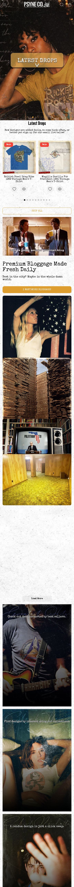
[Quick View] (23, 189)
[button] (69, 4)
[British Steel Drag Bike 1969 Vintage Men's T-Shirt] (19, 157)
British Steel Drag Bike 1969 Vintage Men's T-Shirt (19, 179)
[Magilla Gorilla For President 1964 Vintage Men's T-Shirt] (55, 157)
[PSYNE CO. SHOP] (37, 4)
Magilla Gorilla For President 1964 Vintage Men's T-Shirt (55, 179)
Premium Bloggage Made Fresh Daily (35, 267)
